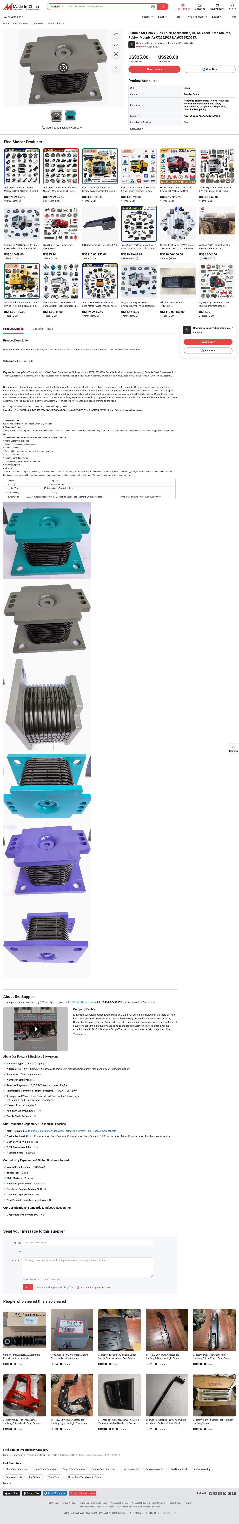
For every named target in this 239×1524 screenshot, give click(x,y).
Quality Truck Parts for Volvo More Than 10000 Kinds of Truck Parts (177, 246)
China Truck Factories (17, 1469)
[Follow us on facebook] (210, 1493)
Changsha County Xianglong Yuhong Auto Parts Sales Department (165, 43)
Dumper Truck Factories (104, 1469)
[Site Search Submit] (162, 6)
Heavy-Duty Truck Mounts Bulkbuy (85, 1477)
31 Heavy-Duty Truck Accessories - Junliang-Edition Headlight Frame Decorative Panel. (163, 1358)
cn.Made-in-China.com (150, 1506)
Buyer (161, 16)
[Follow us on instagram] (220, 1493)
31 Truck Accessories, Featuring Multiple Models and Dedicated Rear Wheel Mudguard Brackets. (166, 1423)
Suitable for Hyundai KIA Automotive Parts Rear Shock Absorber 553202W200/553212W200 (21, 1358)
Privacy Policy (169, 1512)
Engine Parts (78, 1130)
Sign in (232, 8)
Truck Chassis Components (101, 1130)
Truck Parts (37, 23)
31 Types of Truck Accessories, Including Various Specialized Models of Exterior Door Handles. (118, 1423)
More (6, 1483)
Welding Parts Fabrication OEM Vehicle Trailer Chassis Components (214, 247)
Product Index (175, 1503)
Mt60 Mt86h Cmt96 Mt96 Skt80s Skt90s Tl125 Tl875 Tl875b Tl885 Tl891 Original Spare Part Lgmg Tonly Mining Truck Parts (20, 304)
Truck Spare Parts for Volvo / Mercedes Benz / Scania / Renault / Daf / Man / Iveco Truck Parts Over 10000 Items (21, 189)
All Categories (14, 16)
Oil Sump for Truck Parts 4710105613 (172, 304)
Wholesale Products (119, 1503)
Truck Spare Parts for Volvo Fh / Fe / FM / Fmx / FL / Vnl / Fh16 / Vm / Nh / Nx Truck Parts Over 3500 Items (138, 247)
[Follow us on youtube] (224, 1493)
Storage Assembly (155, 1469)
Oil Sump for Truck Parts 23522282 (99, 244)
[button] (153, 6)
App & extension (196, 16)
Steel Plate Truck (179, 1469)
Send (27, 1287)
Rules (233, 16)
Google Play (31, 1493)
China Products (69, 1503)
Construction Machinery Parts (54, 1130)
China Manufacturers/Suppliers (93, 1503)
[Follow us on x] (215, 1493)
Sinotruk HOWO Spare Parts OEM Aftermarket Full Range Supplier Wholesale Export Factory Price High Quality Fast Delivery (21, 247)
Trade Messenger (54, 1493)
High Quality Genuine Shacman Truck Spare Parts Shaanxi (214, 304)
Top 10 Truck (35, 1477)
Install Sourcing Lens (84, 1493)
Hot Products (53, 1503)
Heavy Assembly (130, 1469)
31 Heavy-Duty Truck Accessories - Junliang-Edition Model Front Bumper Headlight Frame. (22, 1423)
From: (18, 1242)
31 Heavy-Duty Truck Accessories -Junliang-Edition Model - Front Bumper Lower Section (212, 1358)
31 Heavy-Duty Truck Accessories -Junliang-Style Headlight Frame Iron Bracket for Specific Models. (69, 1423)
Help (177, 16)
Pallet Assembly (202, 1469)
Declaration (154, 1512)
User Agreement (137, 1512)
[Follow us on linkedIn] (234, 1493)
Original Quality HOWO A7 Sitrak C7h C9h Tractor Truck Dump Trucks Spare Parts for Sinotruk (215, 189)
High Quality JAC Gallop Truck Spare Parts (58, 246)
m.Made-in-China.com (127, 1506)
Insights (188, 1503)
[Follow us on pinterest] (229, 1493)
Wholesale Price (139, 1503)
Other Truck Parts (55, 23)
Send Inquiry (154, 69)
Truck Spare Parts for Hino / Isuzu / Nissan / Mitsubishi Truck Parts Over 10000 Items (61, 189)
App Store (11, 1493)
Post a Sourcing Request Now (94, 1287)
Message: (16, 1260)
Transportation (20, 23)
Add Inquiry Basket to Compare (64, 127)
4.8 (197, 332)
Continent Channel (157, 1503)
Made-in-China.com (105, 1506)
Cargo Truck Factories (74, 1469)
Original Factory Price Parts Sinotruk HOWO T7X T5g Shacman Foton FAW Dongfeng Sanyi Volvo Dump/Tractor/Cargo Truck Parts (138, 304)
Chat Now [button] (211, 69)
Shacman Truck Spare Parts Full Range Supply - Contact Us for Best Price (60, 304)
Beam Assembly (14, 1477)
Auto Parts (31, 1130)
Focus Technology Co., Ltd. (97, 1512)
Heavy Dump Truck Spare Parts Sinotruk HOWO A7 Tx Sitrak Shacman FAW (175, 189)
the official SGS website (80, 1002)
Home (6, 23)
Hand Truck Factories (45, 1469)
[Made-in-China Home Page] (21, 6)
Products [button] (55, 6)
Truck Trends (54, 1477)
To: (19, 1251)
